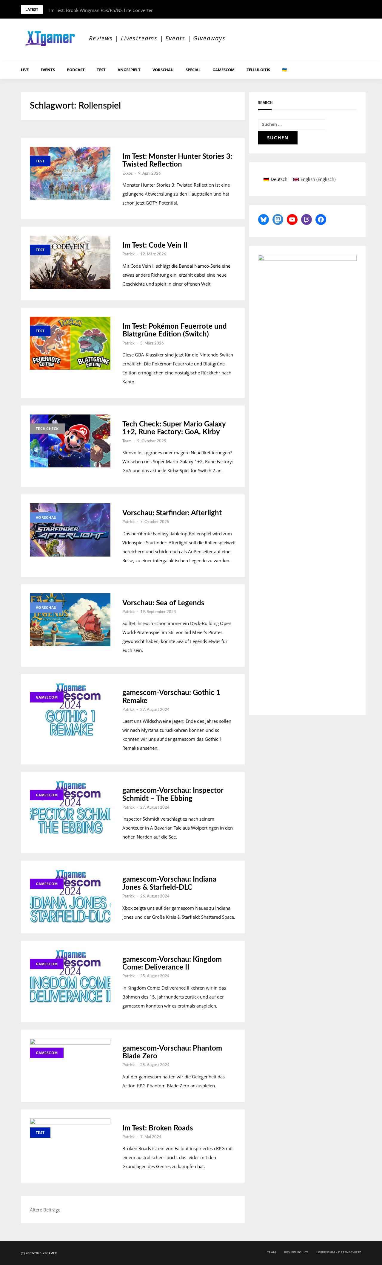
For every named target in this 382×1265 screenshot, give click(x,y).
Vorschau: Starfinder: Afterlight (172, 513)
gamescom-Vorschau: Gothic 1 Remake (171, 696)
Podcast (76, 69)
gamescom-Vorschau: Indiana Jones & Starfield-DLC (169, 883)
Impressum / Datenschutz (338, 1252)
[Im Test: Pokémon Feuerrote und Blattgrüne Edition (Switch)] (70, 343)
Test (101, 69)
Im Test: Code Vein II (154, 245)
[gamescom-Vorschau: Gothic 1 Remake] (70, 709)
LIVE (25, 69)
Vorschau (163, 69)
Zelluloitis (258, 69)
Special (193, 69)
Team (127, 441)
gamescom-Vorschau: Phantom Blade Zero (172, 1052)
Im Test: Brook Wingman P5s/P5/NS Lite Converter (101, 10)
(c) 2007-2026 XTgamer (39, 1253)
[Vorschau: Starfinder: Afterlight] (70, 530)
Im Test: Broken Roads (157, 1128)
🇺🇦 (284, 69)
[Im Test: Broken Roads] (70, 1145)
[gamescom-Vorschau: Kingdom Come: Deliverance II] (70, 976)
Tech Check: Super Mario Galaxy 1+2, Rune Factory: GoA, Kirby (174, 428)
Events (48, 69)
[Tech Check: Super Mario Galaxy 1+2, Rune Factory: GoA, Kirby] (70, 441)
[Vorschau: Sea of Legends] (70, 620)
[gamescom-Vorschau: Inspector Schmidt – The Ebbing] (70, 807)
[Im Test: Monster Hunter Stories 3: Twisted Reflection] (70, 173)
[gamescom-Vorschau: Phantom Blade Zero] (70, 1065)
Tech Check (47, 428)
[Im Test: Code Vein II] (70, 262)
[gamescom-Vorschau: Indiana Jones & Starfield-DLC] (70, 896)
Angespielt (129, 69)
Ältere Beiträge (45, 1210)
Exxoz (127, 174)
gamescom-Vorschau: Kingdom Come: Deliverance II (172, 963)
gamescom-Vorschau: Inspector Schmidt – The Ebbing (172, 794)
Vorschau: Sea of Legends (163, 603)
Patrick (128, 254)
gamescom (223, 69)
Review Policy (296, 1252)
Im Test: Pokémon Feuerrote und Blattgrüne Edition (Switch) (174, 330)
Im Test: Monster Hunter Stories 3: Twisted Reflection (177, 160)
